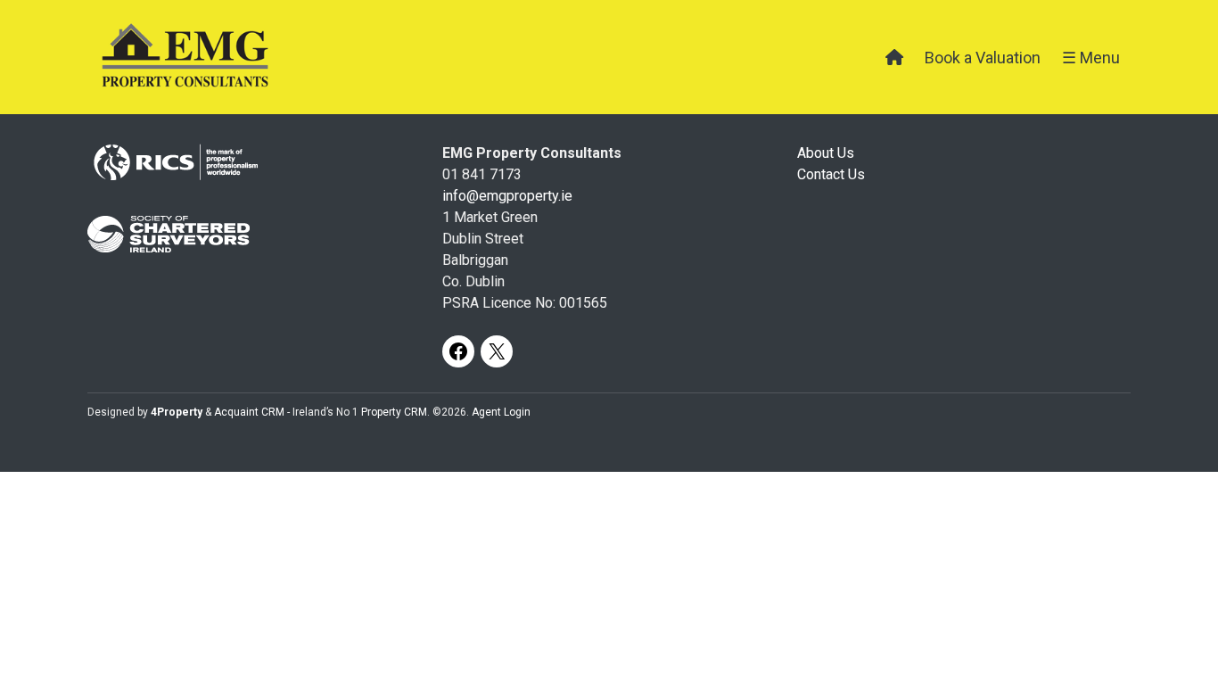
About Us (825, 152)
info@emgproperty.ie (507, 195)
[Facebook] (458, 351)
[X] (497, 351)
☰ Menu (1091, 57)
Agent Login (501, 412)
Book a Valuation (983, 57)
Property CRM (394, 412)
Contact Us (831, 174)
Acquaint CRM (249, 412)
